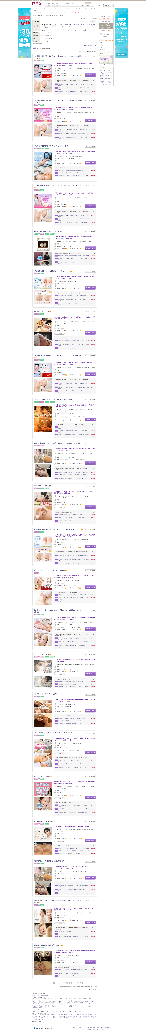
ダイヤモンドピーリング (74, 1003)
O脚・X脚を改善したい (71, 1022)
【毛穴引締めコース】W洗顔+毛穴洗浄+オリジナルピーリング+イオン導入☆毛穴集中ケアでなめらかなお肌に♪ (74, 576)
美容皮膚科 (70, 1011)
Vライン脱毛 (43, 998)
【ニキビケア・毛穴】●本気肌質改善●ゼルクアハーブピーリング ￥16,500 (73, 764)
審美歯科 (75, 1011)
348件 (78, 75)
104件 (78, 962)
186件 (78, 163)
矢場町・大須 (46, 26)
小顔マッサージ (73, 1005)
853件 (63, 711)
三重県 (46, 995)
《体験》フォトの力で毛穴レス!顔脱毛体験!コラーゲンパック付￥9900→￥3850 (73, 970)
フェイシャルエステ (83, 1000)
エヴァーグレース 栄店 (41, 311)
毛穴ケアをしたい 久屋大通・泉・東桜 (85, 1016)
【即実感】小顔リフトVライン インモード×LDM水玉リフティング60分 (73, 175)
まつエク (42, 1011)
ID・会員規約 (88, 1029)
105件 (78, 330)
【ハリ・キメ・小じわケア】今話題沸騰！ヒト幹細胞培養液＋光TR (72, 348)
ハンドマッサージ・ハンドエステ (71, 1001)
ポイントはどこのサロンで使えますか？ (106, 76)
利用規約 (93, 1029)
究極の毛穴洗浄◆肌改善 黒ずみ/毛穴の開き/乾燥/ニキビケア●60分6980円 (73, 255)
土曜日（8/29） (64, 30)
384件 (63, 920)
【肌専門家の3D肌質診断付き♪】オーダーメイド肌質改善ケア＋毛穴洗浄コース (73, 556)
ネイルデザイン (103, 49)
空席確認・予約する (90, 75)
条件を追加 (44, 41)
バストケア (59, 1005)
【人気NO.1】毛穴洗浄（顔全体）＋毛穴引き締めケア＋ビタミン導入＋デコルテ (73, 639)
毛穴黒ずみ (49, 1001)
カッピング (59, 1003)
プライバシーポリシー (101, 1029)
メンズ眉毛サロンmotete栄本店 (43, 821)
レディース (87, 2)
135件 (78, 795)
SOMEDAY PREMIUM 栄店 (43, 486)
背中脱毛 (70, 998)
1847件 (78, 463)
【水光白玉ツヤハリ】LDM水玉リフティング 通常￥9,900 (70, 172)
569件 (63, 504)
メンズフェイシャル (42, 1007)
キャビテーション (51, 1006)
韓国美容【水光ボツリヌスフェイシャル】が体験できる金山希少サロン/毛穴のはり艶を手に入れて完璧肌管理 (74, 782)
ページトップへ (93, 989)
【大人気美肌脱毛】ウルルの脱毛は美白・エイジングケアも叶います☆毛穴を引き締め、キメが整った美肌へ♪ (74, 951)
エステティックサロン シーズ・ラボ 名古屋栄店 (49, 570)
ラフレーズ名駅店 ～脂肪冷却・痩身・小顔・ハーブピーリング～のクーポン (71, 757)
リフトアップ (65, 1005)
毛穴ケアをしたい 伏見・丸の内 (59, 1016)
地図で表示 (93, 51)
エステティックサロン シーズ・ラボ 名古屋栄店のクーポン (68, 592)
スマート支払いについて (105, 70)
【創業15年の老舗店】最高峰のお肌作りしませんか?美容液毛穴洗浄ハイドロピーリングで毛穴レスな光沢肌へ (75, 237)
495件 (78, 121)
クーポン (102, 46)
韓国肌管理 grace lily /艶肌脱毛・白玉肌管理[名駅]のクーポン (68, 882)
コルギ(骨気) (53, 1003)
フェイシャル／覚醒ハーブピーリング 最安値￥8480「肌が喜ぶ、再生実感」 (73, 937)
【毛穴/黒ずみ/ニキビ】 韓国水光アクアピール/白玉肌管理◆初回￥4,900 (73, 472)
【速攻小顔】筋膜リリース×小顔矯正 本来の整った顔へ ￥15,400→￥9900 (73, 768)
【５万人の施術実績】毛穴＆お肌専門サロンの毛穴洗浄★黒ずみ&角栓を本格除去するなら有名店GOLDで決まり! (74, 618)
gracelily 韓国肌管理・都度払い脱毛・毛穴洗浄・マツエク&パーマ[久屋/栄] (57, 443)
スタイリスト (102, 44)
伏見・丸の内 (76, 24)
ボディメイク (41, 1005)
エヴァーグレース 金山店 (42, 776)
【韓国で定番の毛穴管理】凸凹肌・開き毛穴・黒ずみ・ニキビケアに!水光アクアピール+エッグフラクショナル (74, 449)
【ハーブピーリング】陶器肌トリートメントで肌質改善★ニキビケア (72, 720)
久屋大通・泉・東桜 (90, 24)
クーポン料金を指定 (46, 38)
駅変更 (44, 27)
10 (72, 982)
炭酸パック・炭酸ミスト (37, 1003)
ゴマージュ (60, 1002)
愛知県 (42, 995)
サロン (101, 42)
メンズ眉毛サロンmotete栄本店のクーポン (64, 845)
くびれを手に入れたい (82, 1022)
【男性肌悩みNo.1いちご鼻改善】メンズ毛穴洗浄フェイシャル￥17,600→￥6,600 (73, 304)
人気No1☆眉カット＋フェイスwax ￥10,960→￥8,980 (69, 853)
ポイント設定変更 (103, 36)
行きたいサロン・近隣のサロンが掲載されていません (106, 73)
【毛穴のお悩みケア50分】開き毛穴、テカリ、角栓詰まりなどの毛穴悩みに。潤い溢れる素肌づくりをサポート (74, 64)
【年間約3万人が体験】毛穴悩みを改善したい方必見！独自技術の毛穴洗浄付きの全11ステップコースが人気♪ (74, 277)
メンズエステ (90, 1006)
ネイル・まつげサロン (69, 5)
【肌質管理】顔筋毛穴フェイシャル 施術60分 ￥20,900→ (70, 514)
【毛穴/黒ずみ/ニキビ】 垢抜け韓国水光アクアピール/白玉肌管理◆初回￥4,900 (73, 886)
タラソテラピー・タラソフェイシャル (80, 1002)
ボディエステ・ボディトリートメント (86, 1001)
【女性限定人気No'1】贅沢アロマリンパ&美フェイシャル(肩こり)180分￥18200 (73, 431)
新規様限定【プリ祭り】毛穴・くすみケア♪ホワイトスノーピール (71, 681)
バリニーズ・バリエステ (44, 1002)
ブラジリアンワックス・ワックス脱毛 (55, 998)
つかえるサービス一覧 (104, 34)
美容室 (33, 1011)
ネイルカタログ (79, 5)
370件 (63, 588)
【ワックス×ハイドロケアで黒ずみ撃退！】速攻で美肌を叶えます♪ (72, 826)
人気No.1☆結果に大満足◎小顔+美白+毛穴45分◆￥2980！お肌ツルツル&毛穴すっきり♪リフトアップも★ (74, 700)
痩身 (54, 1001)
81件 (78, 547)
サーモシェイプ (35, 1006)
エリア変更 (88, 26)
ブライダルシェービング (64, 1000)
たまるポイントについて (105, 33)
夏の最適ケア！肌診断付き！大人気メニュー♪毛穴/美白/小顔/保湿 (71, 718)
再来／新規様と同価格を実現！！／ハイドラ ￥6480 (69, 934)
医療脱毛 (80, 1011)
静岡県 (38, 995)
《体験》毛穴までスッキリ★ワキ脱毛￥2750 (67, 975)
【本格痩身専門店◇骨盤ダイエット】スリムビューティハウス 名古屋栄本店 (57, 185)
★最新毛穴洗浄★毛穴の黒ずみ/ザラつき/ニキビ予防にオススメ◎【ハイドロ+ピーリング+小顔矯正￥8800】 (74, 739)
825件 (63, 288)
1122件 (78, 878)
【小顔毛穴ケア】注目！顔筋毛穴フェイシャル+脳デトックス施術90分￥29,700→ (73, 521)
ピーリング (65, 1003)
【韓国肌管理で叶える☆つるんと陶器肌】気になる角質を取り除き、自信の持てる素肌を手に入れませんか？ (74, 152)
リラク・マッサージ (50, 1011)
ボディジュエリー (83, 1006)
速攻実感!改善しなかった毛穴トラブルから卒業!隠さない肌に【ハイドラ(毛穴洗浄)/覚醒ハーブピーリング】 (74, 909)
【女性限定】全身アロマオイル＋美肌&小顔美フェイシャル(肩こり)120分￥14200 (73, 427)
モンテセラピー (53, 1002)
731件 (63, 547)
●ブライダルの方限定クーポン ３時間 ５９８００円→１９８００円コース (73, 263)
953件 (78, 629)
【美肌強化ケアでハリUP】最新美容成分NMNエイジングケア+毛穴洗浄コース (73, 560)
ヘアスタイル (59, 5)
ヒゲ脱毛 (34, 1000)
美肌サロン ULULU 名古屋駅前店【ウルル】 (47, 945)
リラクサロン (89, 5)
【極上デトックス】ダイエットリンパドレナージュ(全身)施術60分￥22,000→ (73, 518)
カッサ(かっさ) (46, 1003)
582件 (63, 878)
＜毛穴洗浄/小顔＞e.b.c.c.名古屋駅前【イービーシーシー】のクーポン (70, 293)
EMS (66, 1006)
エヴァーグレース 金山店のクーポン (63, 802)
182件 (78, 504)
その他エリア (81, 26)
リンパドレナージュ (68, 1002)
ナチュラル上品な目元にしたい (50, 1022)
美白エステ (34, 1005)
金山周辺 (53, 26)
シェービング (55, 1000)
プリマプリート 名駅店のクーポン (62, 679)
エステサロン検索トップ (43, 8)
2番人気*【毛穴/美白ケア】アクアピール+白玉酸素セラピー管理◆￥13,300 (73, 890)
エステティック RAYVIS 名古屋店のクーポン (65, 715)
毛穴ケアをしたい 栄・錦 (72, 1016)
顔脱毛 (84, 998)
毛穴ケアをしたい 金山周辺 (50, 1017)
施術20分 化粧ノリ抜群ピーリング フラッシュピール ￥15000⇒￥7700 (73, 259)
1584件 (63, 629)
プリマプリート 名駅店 (41, 654)
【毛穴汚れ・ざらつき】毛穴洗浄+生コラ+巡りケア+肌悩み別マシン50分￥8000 (73, 85)
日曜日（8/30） (72, 30)
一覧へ (93, 80)
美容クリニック (108, 5)
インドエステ (35, 1002)
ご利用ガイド (109, 1029)
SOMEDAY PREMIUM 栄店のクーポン (63, 512)
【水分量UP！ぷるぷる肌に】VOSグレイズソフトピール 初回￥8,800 (73, 686)
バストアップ (53, 1005)
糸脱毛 (44, 1000)
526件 (78, 248)
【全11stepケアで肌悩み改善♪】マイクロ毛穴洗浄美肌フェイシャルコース (73, 563)
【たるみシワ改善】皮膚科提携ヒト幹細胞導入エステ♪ (69, 723)
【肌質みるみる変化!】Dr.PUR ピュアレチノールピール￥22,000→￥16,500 (73, 761)
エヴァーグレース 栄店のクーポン (62, 338)
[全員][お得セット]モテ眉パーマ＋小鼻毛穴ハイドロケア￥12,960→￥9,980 (73, 850)
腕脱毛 (75, 998)
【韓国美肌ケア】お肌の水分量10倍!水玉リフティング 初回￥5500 (72, 684)
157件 (78, 671)
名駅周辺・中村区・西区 (65, 24)
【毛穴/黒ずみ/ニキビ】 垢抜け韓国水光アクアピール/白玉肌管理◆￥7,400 (73, 892)
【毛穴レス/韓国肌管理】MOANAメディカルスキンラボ (51, 146)
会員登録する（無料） (106, 21)
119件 (78, 288)
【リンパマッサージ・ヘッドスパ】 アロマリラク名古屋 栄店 (53, 399)
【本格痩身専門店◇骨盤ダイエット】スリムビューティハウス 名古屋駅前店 (57, 355)
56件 (78, 588)
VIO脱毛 (80, 998)
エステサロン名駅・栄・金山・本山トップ (69, 8)
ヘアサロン (49, 5)
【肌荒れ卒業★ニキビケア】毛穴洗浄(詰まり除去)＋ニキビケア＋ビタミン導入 (73, 646)
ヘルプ (112, 2)
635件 (78, 420)
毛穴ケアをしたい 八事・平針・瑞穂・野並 (40, 1014)
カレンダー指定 (81, 30)
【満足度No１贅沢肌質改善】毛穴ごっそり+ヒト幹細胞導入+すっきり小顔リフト (73, 813)
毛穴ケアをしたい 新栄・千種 (62, 1017)
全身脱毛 (65, 998)
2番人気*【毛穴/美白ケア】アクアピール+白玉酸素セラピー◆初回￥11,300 (73, 475)
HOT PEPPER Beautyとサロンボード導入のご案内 (83, 1027)
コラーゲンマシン (59, 1006)
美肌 (89, 1003)
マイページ (106, 2)
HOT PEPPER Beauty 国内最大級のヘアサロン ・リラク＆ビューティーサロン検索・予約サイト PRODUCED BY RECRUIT (37, 4)
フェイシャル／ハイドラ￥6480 (64, 931)
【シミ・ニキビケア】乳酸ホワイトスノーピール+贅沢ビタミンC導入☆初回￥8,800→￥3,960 (74, 660)
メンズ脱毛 (34, 1007)
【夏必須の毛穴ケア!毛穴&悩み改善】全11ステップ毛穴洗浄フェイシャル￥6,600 (73, 300)
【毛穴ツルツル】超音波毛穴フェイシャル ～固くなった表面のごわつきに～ (73, 341)
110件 (78, 920)
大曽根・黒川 (73, 26)
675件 (63, 750)
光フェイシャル (92, 1000)
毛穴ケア (34, 1001)
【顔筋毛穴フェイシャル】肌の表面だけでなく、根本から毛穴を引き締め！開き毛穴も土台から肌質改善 (74, 492)
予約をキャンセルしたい (105, 81)
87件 (78, 750)
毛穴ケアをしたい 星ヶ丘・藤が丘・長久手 (59, 1014)
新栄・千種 (59, 26)
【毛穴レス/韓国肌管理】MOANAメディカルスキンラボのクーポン (69, 167)
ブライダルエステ (59, 1001)
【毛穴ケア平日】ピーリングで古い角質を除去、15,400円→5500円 (72, 594)
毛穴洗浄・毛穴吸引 (41, 1001)
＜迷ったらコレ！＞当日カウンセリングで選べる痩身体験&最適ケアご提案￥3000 (73, 88)
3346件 (63, 248)
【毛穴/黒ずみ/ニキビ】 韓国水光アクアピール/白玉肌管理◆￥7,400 (72, 478)
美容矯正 (47, 1005)
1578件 (63, 795)
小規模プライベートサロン (37, 1022)
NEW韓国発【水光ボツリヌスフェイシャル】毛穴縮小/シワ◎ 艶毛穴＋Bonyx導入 (73, 806)
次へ (95, 48)
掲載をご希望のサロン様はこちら (104, 1027)
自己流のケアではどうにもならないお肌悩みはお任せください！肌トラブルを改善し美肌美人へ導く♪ (74, 405)
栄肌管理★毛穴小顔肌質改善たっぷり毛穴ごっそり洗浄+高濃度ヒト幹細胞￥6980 (73, 345)
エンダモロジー (43, 1006)
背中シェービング (74, 1000)
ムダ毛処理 (49, 1000)
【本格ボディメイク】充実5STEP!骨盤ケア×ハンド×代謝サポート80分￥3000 (73, 92)
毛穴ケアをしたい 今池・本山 (75, 1017)
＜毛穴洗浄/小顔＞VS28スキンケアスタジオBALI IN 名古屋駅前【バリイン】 (57, 529)
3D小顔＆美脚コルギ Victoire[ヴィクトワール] (48, 231)
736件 (63, 463)
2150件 (63, 330)
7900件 (63, 75)
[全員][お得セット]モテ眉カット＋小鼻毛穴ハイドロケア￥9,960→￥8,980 (73, 848)
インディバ (80, 1005)
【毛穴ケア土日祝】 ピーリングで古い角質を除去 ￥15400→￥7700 (73, 597)
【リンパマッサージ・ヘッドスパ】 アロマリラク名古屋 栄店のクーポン (70, 424)
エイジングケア (83, 1003)
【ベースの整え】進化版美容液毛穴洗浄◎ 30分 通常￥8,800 (70, 170)
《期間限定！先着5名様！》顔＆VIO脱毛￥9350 (68, 973)
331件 (63, 671)
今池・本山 (66, 26)
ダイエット (76, 1006)
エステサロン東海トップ (54, 8)
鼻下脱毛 (89, 998)
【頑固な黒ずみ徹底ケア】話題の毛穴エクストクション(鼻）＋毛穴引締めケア (73, 642)
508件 (63, 838)
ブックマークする (91, 56)
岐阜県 (33, 995)
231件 (63, 962)
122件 (63, 420)
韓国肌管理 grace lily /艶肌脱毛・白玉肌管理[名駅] (49, 861)
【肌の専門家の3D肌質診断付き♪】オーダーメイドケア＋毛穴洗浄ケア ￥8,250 (73, 296)
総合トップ (34, 8)
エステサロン (99, 5)
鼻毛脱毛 (39, 1000)
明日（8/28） (56, 30)
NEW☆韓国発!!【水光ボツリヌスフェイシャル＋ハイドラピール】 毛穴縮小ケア (73, 809)
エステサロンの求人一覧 (90, 45)
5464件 (63, 121)
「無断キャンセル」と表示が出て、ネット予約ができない (106, 83)
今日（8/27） (49, 30)
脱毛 (33, 998)
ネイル (38, 1011)
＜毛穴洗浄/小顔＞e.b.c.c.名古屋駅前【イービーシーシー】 (52, 271)
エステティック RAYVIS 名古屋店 (45, 694)
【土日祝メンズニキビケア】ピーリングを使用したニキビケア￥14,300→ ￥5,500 (73, 600)
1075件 (78, 838)
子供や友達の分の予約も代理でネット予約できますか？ (106, 79)
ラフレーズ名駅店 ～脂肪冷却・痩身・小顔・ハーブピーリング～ (53, 733)
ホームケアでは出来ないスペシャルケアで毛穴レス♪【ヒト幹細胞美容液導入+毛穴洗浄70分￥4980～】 (74, 317)
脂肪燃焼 (70, 1006)
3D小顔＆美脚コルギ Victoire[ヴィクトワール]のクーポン (67, 253)
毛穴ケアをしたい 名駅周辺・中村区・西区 (43, 1016)
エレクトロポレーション (88, 1005)
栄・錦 (82, 24)
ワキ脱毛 (37, 998)
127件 (63, 163)
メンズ (94, 2)
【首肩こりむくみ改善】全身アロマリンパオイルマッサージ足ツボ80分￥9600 (73, 435)
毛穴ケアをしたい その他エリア (41, 1019)
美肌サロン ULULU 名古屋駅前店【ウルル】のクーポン (67, 967)
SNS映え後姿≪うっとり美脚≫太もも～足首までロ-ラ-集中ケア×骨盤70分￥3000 (73, 138)
